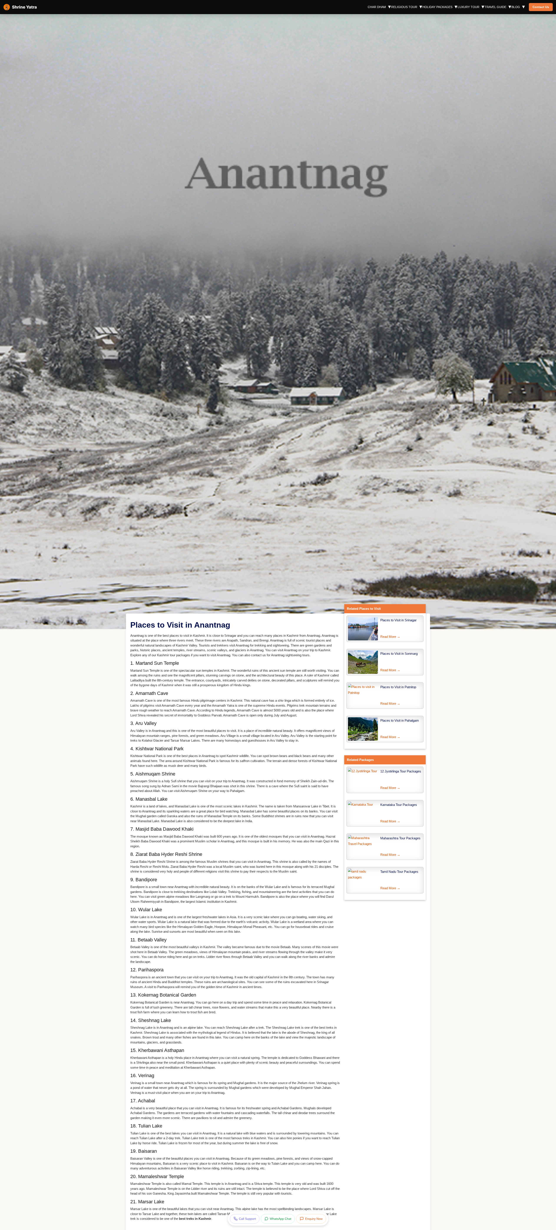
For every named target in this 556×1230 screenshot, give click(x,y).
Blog (515, 7)
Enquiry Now (314, 1218)
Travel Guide (495, 7)
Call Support (247, 1218)
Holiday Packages (437, 7)
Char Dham (377, 7)
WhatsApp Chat (280, 1218)
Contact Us (541, 7)
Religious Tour (404, 7)
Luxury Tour (468, 7)
